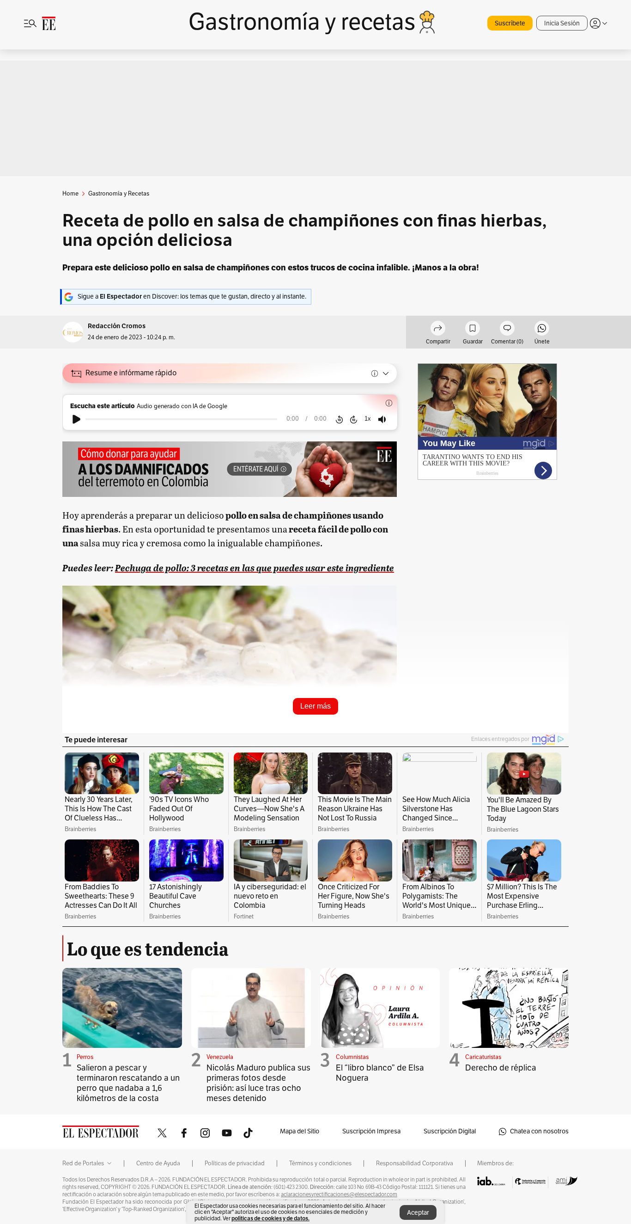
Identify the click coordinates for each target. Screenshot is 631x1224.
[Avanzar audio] (353, 419)
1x (367, 418)
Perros (85, 1057)
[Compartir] (438, 329)
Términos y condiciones (320, 1163)
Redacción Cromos (117, 326)
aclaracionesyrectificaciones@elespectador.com (339, 1194)
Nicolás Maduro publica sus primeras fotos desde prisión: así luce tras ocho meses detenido (258, 1083)
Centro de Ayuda (158, 1163)
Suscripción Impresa (371, 1131)
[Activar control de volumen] (382, 419)
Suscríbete (510, 23)
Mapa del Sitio (299, 1131)
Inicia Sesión (562, 23)
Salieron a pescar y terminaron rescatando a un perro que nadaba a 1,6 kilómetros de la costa (128, 1083)
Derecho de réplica (500, 1068)
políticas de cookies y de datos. (270, 1218)
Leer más (315, 706)
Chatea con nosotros (539, 1131)
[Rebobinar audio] (339, 419)
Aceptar (418, 1213)
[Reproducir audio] (76, 419)
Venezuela (219, 1057)
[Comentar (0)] (507, 329)
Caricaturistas (483, 1057)
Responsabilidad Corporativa (414, 1163)
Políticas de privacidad (235, 1163)
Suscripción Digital (450, 1131)
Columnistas (352, 1057)
